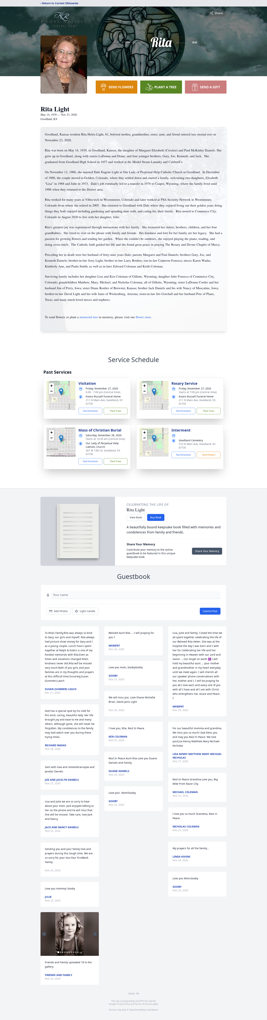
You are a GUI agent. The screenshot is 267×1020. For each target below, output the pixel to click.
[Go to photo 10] (78, 952)
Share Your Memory (207, 551)
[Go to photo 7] (71, 952)
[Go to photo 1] (58, 952)
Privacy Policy (123, 1003)
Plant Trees (115, 410)
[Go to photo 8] (73, 952)
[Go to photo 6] (69, 952)
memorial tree (89, 317)
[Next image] (95, 934)
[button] (61, 391)
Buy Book (155, 517)
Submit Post (210, 611)
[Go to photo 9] (75, 952)
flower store (143, 317)
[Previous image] (44, 934)
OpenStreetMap (137, 1009)
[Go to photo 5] (67, 952)
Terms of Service (143, 1003)
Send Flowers (208, 454)
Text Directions (90, 410)
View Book (136, 517)
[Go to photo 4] (65, 952)
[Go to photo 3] (62, 952)
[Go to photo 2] (60, 952)
